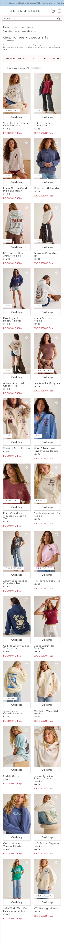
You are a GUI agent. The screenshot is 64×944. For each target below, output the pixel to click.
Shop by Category (17, 58)
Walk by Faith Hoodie (46, 188)
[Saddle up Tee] (17, 746)
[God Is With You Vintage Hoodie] (17, 814)
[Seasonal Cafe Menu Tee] (47, 223)
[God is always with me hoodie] (47, 484)
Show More (32, 927)
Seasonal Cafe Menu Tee (46, 254)
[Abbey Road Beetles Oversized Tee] (17, 551)
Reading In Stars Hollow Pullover (13, 319)
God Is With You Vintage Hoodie (12, 844)
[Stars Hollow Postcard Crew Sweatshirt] (17, 93)
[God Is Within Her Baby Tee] (47, 616)
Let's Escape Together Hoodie (47, 844)
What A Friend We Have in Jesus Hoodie (46, 449)
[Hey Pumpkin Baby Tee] (47, 353)
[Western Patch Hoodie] (17, 418)
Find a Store (36, 68)
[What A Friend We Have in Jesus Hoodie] (47, 418)
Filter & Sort (47, 58)
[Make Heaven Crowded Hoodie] (17, 681)
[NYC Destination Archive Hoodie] (17, 223)
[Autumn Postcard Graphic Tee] (17, 353)
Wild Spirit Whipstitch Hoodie (46, 712)
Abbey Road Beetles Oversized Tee (15, 582)
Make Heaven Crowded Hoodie (13, 712)
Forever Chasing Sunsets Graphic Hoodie (43, 778)
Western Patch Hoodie (16, 448)
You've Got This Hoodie (43, 319)
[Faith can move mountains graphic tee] (17, 484)
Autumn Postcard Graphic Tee (13, 384)
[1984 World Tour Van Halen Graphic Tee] (17, 879)
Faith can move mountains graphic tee (14, 516)
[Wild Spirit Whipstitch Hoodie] (47, 681)
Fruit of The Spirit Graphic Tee (44, 124)
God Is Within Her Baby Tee (44, 647)
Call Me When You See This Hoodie (16, 647)
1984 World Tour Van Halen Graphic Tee (15, 909)
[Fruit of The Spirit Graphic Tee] (47, 93)
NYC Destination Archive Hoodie (13, 254)
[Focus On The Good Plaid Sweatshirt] (17, 158)
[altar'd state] (25, 10)
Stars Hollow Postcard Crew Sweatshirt (16, 124)
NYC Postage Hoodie (46, 908)
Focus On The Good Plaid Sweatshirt (15, 189)
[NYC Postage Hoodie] (47, 879)
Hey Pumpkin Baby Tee (47, 383)
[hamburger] (4, 10)
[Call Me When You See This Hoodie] (17, 616)
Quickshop (16, 117)
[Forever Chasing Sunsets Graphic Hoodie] (47, 746)
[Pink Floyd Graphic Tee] (47, 551)
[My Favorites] (26, 77)
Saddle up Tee (11, 776)
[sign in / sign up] (53, 11)
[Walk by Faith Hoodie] (47, 158)
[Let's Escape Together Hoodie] (47, 814)
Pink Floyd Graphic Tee (47, 581)
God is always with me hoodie (47, 514)
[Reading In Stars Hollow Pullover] (17, 288)
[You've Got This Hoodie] (47, 288)
